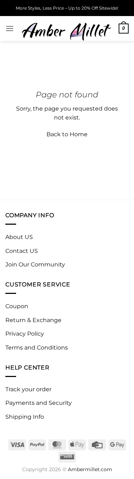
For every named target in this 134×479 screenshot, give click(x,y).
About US (19, 237)
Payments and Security (38, 402)
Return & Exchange (33, 320)
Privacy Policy (24, 333)
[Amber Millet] (66, 28)
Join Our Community (35, 264)
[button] (9, 28)
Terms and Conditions (36, 347)
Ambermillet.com (90, 469)
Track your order (28, 389)
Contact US (21, 251)
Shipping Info (24, 416)
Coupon (16, 306)
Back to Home (67, 134)
